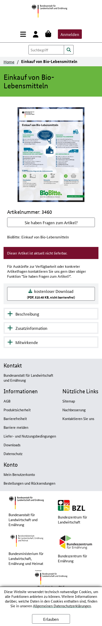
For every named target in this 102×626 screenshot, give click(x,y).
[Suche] (69, 49)
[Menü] (24, 34)
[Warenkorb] (49, 34)
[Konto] (37, 34)
